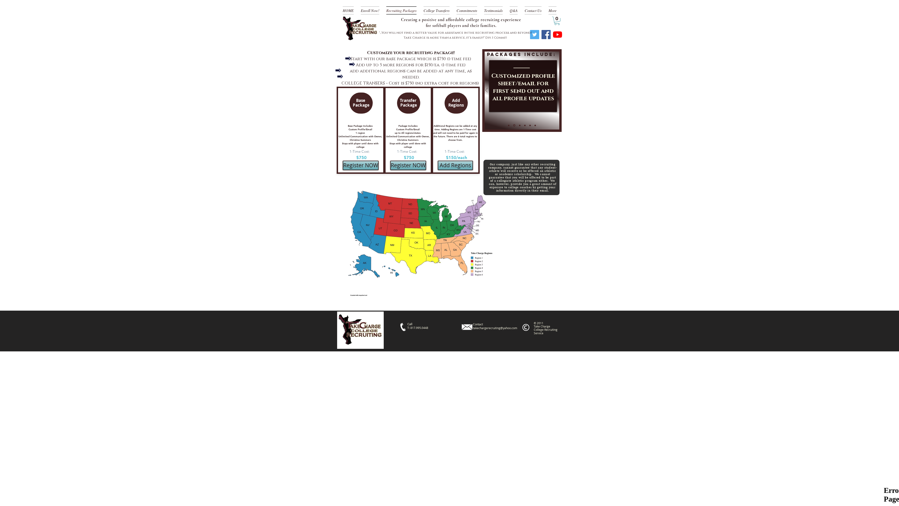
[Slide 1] (514, 125)
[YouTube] (557, 34)
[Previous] (486, 90)
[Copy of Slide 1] (508, 125)
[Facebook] (546, 34)
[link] (557, 21)
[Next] (557, 90)
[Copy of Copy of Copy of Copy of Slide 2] (535, 125)
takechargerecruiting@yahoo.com (495, 328)
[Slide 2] (519, 125)
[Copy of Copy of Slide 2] (525, 125)
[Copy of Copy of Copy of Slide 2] (530, 125)
